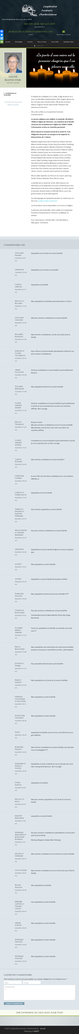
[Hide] (1, 45)
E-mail (26, 983)
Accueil (7, 42)
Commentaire (10, 988)
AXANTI (36, 1031)
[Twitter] (1, 38)
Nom (6, 983)
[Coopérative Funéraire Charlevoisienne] (39, 10)
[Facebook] (1, 31)
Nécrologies (19, 42)
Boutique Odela (68, 42)
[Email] (1, 41)
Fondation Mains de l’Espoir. (47, 201)
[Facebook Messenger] (1, 35)
